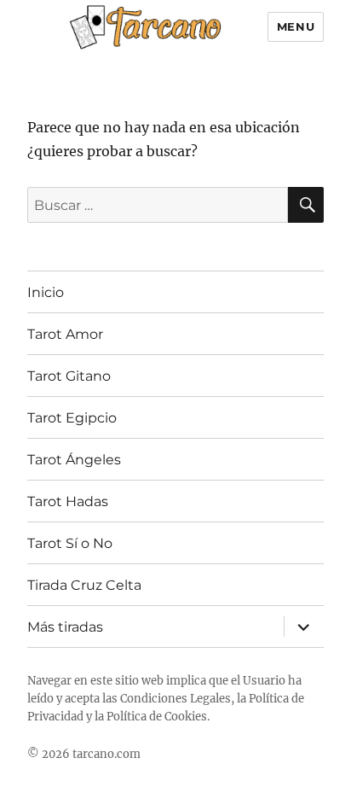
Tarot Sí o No (69, 543)
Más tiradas (65, 627)
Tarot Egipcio (72, 418)
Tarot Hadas (67, 501)
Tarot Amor (65, 334)
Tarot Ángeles (74, 460)
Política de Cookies (156, 716)
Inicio (45, 292)
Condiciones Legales (175, 698)
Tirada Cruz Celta (84, 585)
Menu (295, 26)
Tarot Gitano (69, 376)
